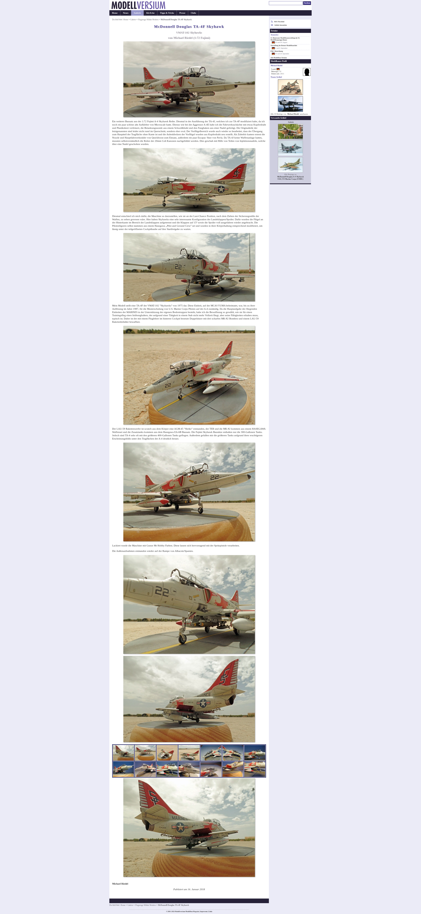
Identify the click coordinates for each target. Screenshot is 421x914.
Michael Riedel (293, 114)
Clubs (193, 13)
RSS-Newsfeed (279, 22)
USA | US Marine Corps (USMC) (290, 179)
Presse (182, 13)
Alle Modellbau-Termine (279, 58)
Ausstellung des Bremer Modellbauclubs (284, 45)
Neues (125, 13)
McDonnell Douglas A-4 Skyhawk (290, 177)
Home (115, 13)
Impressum (204, 911)
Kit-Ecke (150, 13)
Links (210, 911)
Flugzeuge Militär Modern (148, 19)
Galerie (137, 13)
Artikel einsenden (280, 25)
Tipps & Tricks (167, 13)
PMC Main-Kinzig (277, 51)
